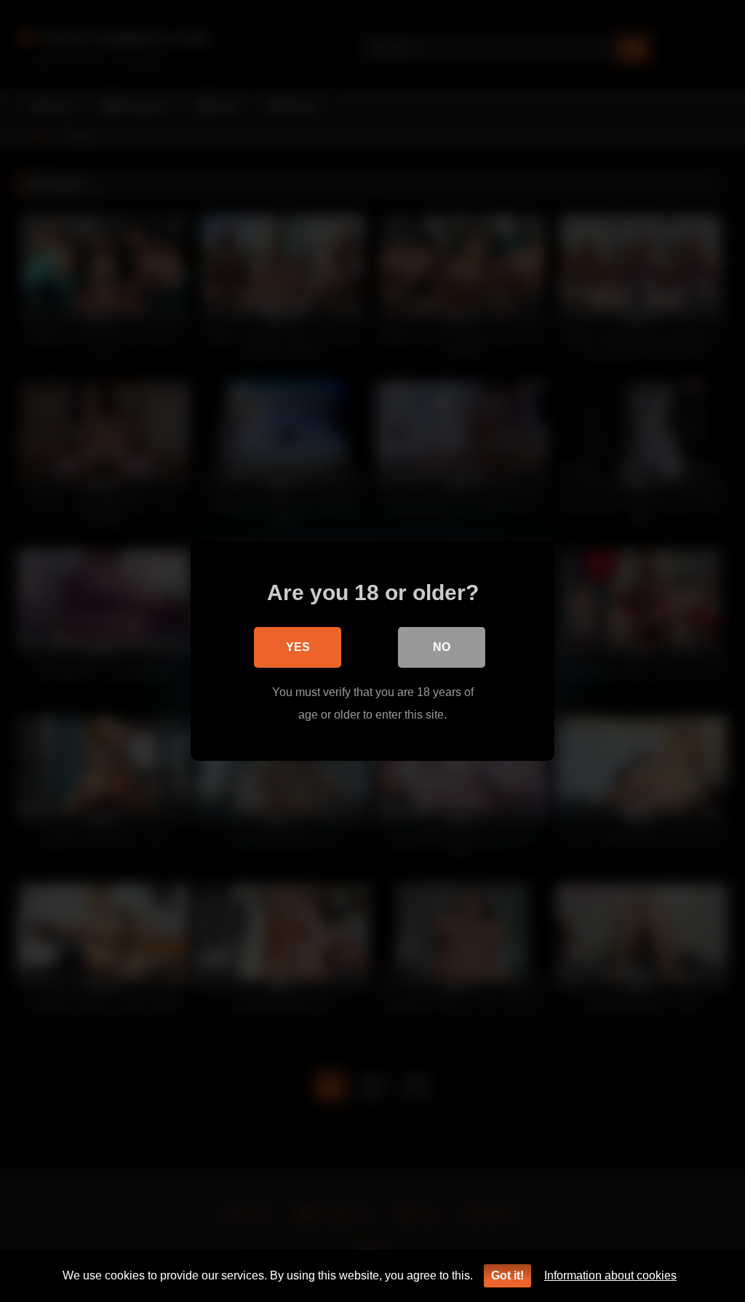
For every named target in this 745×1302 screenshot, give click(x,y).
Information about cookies (610, 1275)
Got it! (507, 1275)
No (441, 647)
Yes (298, 647)
